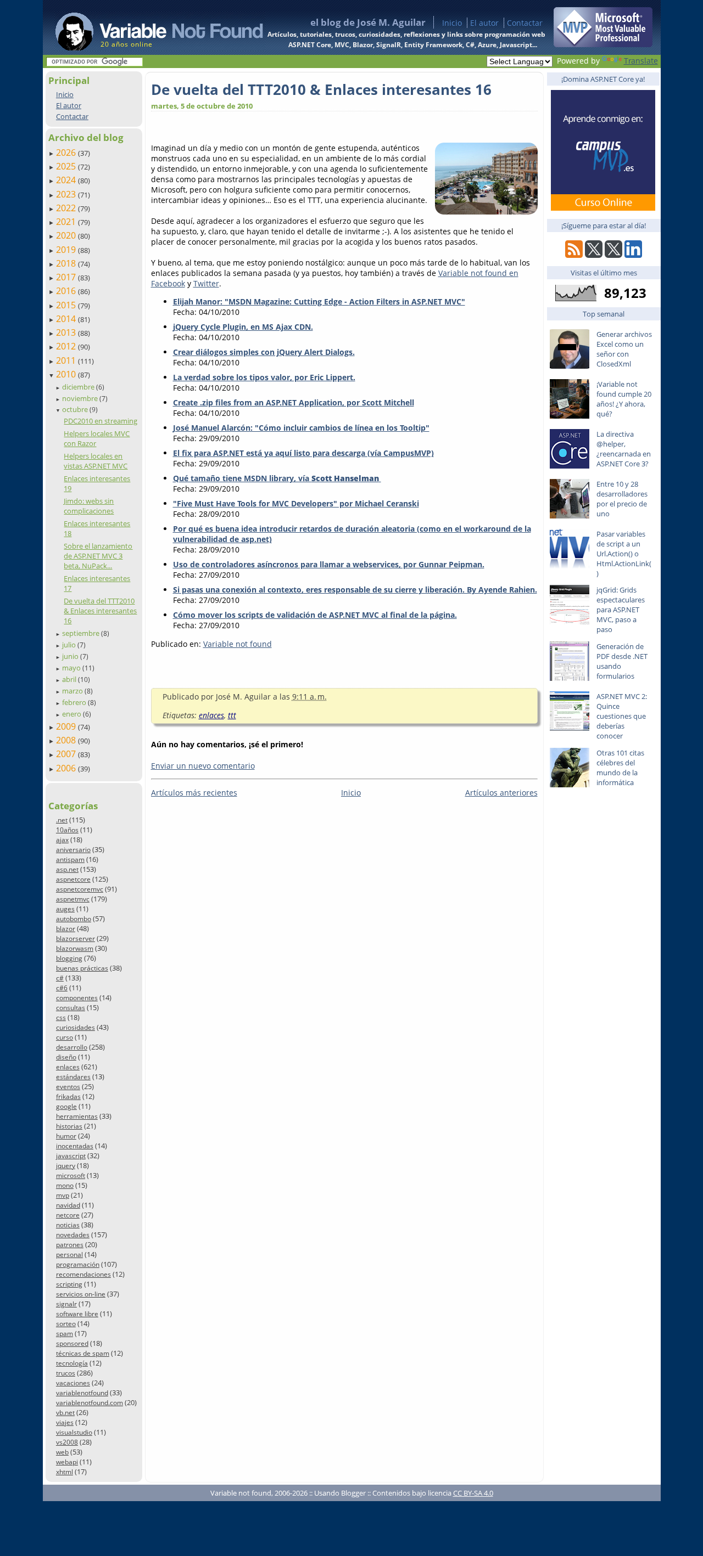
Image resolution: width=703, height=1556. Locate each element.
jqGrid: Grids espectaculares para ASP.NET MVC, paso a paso (620, 609)
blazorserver (75, 938)
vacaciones (73, 1383)
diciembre (79, 387)
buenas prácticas (82, 968)
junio (71, 656)
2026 (67, 152)
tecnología (72, 1363)
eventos (68, 1087)
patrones (69, 1245)
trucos (65, 1373)
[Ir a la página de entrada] (148, 27)
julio (69, 645)
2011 (67, 360)
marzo (73, 691)
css (61, 1017)
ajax (62, 840)
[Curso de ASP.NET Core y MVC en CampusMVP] (603, 207)
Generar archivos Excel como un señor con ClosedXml (624, 349)
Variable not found (237, 644)
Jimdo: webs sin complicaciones (89, 506)
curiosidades (75, 1027)
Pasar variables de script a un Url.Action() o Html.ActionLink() (623, 553)
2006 (67, 768)
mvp (62, 1195)
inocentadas (74, 1146)
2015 (67, 305)
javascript (71, 1156)
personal (69, 1254)
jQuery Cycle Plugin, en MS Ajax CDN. (243, 327)
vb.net (65, 1412)
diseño (66, 1057)
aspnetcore (73, 879)
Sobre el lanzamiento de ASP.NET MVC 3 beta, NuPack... (98, 556)
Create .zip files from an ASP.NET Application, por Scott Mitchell (293, 402)
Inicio (452, 23)
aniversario (73, 849)
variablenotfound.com (89, 1403)
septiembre (81, 633)
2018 (67, 263)
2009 (67, 726)
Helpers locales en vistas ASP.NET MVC (95, 461)
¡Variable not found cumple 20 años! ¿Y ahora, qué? (623, 399)
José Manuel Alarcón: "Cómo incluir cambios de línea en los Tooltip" (301, 427)
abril (70, 679)
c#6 (62, 988)
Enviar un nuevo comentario (203, 765)
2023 (67, 194)
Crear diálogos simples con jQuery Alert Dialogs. (264, 352)
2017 (67, 277)
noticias (68, 1225)
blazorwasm (74, 948)
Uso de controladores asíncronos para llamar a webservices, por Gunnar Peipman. (328, 564)
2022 (67, 208)
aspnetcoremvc (79, 889)
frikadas (68, 1096)
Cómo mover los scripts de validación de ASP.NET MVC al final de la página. (315, 615)
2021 (67, 222)
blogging (69, 958)
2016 (67, 291)
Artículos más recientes (194, 792)
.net (62, 820)
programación (77, 1264)
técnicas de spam (82, 1353)
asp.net (67, 869)
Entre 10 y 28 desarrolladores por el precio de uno (622, 498)
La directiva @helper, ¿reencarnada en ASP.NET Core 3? (623, 449)
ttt (232, 715)
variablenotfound (82, 1393)
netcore (68, 1215)
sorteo (66, 1324)
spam (64, 1333)
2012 (67, 346)
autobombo (73, 919)
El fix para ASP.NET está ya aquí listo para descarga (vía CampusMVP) (303, 453)
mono (65, 1185)
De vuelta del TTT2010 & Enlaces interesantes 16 (100, 610)
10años (67, 830)
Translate (641, 60)
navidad (68, 1205)
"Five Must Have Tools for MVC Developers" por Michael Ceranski (296, 503)
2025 (67, 166)
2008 (67, 740)
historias (69, 1126)
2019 (67, 250)
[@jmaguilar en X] (593, 255)
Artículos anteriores (501, 792)
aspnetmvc (73, 899)
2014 (67, 319)
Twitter (206, 283)
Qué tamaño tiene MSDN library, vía (276, 478)
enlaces (68, 1067)
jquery (65, 1166)
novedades (73, 1235)
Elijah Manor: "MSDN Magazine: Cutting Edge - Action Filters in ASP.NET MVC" (319, 301)
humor (66, 1136)
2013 (67, 332)
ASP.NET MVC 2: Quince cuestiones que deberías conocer (621, 716)
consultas (70, 1007)
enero (72, 714)
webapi (67, 1462)
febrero (75, 702)
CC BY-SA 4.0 (473, 1493)
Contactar (525, 23)
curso (64, 1037)
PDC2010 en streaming (100, 421)
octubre (76, 409)
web (62, 1452)
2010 (67, 374)
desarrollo (71, 1047)
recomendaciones (83, 1274)
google (66, 1106)
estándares (73, 1077)
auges (65, 909)
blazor (65, 928)
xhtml (64, 1472)
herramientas (77, 1116)
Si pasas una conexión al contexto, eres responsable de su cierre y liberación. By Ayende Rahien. (355, 589)
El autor (484, 23)
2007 (67, 754)
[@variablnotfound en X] (613, 255)
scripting (69, 1284)
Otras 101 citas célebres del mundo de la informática (620, 767)
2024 (67, 180)
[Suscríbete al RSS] (574, 255)
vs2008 (67, 1442)
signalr (66, 1304)
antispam (70, 859)
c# (60, 978)
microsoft (70, 1175)
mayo (72, 668)
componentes (77, 998)
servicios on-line (80, 1294)
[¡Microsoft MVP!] (603, 44)
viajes (65, 1422)
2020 (67, 235)
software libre (77, 1314)
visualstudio (74, 1432)
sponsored (72, 1343)
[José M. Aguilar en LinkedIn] (633, 255)
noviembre (80, 398)
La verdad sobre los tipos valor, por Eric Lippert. (264, 377)
